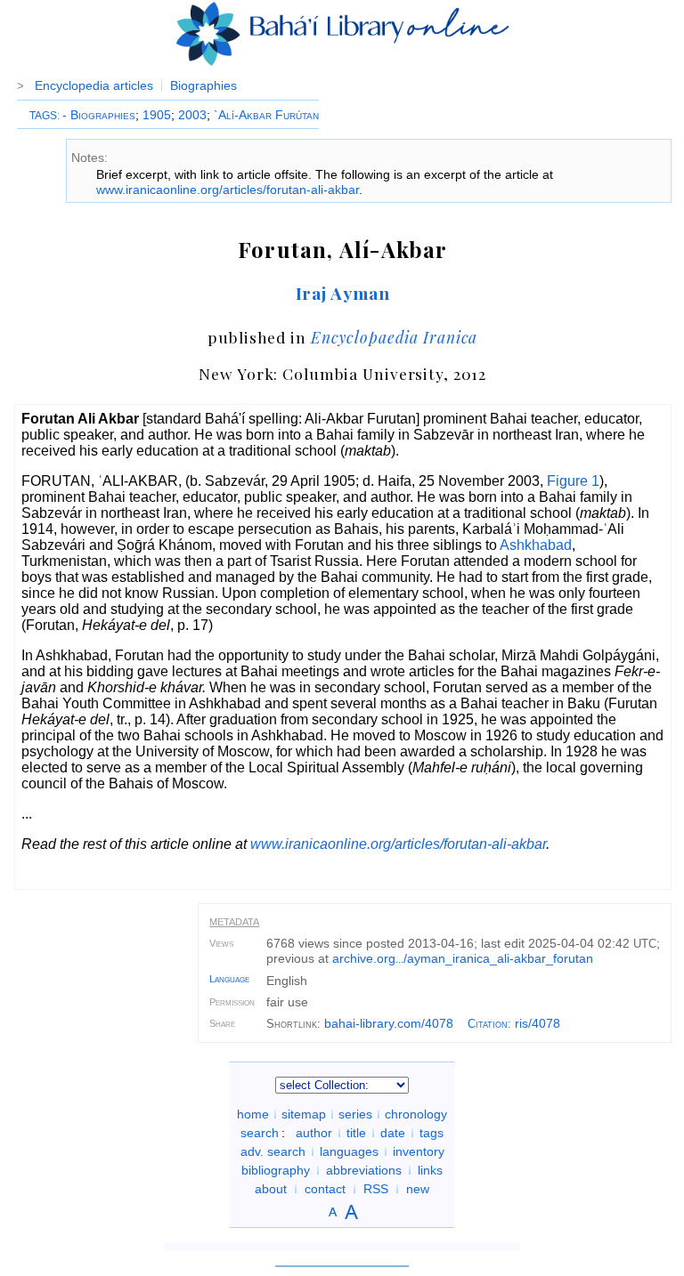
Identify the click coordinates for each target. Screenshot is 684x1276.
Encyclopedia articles (94, 85)
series (355, 1114)
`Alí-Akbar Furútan (266, 115)
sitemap (303, 1114)
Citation (488, 1023)
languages (349, 1151)
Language (229, 978)
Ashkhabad (536, 545)
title (356, 1133)
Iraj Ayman (343, 292)
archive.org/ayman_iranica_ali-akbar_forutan (462, 958)
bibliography (275, 1170)
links (430, 1170)
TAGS (43, 115)
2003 (192, 115)
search (259, 1133)
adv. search (272, 1151)
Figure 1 (573, 481)
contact (325, 1189)
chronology (416, 1114)
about (271, 1189)
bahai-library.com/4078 (388, 1023)
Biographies (203, 85)
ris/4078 (537, 1023)
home (253, 1114)
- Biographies (98, 115)
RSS (375, 1189)
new (417, 1189)
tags (431, 1133)
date (392, 1133)
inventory (418, 1151)
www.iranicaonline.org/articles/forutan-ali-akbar (227, 189)
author (314, 1133)
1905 (156, 115)
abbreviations (364, 1170)
